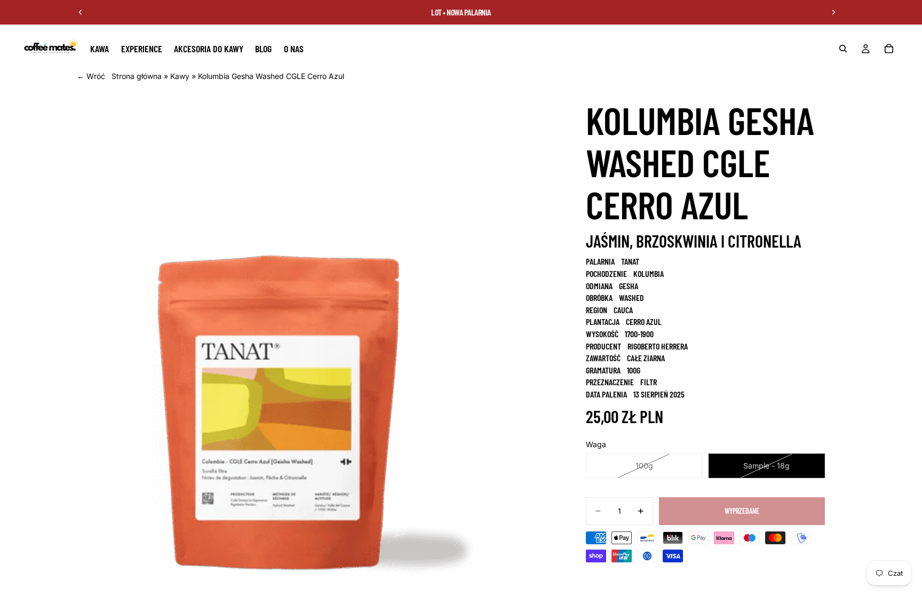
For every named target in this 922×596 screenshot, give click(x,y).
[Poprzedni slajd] (80, 12)
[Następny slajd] (833, 12)
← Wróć (91, 76)
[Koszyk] (889, 48)
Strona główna (137, 76)
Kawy (179, 76)
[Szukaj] (843, 48)
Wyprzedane (742, 510)
